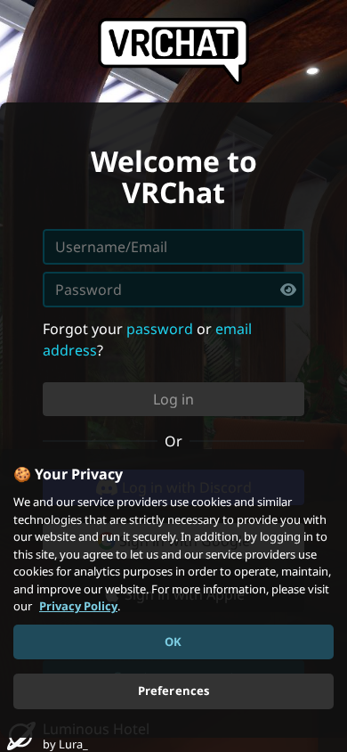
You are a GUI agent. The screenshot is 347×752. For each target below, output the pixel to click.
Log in (173, 399)
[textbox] (173, 289)
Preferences (173, 691)
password (159, 329)
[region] (173, 593)
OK (173, 641)
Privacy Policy (78, 606)
